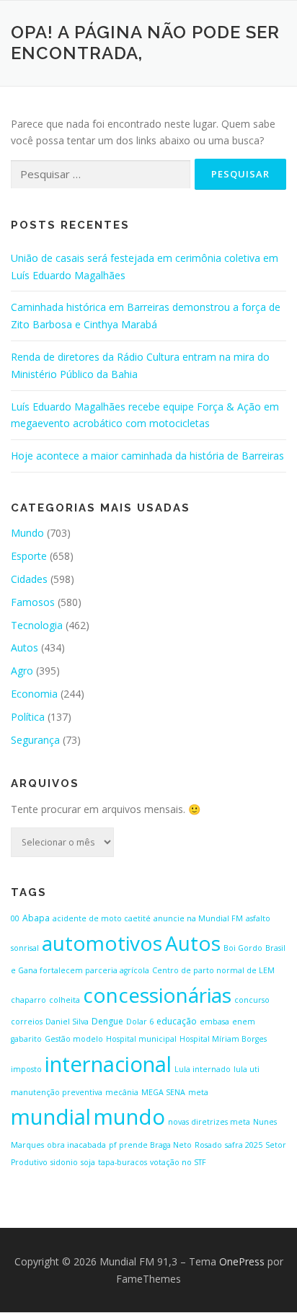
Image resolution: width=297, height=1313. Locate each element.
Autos (24, 647)
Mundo (27, 533)
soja (88, 1162)
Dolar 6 (140, 1021)
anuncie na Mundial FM (198, 918)
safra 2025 (243, 1145)
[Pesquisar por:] (100, 175)
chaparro (28, 1000)
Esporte (29, 556)
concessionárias (157, 995)
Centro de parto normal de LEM (213, 970)
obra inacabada (76, 1145)
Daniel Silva (67, 1021)
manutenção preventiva (56, 1092)
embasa (214, 1021)
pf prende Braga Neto (150, 1145)
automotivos (102, 943)
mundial (51, 1116)
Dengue (107, 1021)
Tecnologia (37, 625)
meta (198, 1092)
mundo (129, 1116)
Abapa (36, 918)
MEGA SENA (163, 1092)
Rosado (208, 1145)
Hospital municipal (141, 1039)
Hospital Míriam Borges (223, 1039)
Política (28, 717)
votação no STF (178, 1162)
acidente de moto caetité (102, 918)
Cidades (29, 579)
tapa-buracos (122, 1162)
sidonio (64, 1162)
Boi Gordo (242, 948)
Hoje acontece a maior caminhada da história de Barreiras (147, 455)
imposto (26, 1069)
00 (15, 918)
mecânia (121, 1092)
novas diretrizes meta (209, 1122)
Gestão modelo (74, 1039)
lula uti (247, 1069)
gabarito (26, 1039)
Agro (22, 670)
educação (176, 1021)
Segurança (35, 740)
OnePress (242, 1261)
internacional (108, 1064)
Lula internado (202, 1069)
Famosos (33, 602)
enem (243, 1021)
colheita (64, 1000)
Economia (34, 694)
